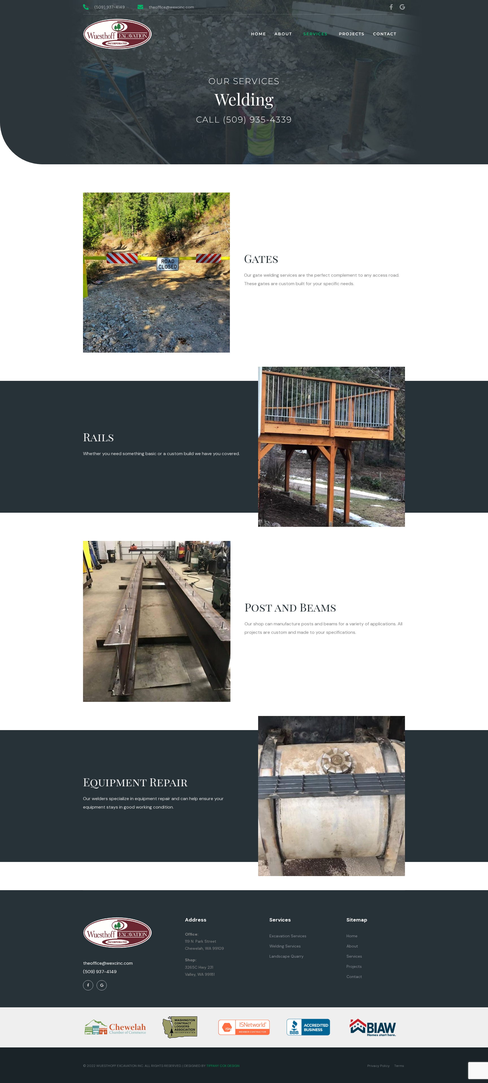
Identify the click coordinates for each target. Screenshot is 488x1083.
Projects (352, 33)
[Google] (402, 7)
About (283, 33)
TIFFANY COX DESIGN (222, 1066)
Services (315, 33)
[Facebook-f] (391, 7)
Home (258, 33)
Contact (384, 33)
